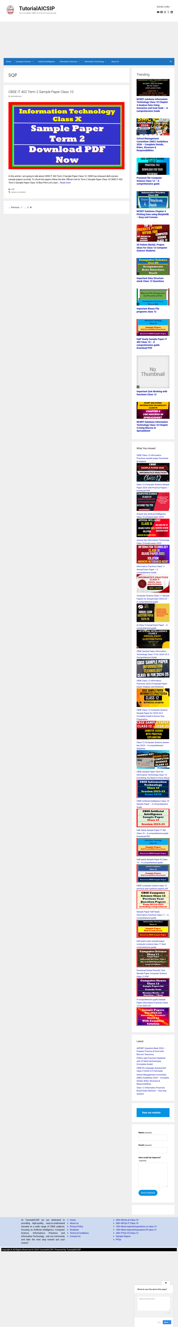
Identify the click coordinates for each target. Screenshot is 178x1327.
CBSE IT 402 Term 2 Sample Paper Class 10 (41, 92)
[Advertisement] (89, 40)
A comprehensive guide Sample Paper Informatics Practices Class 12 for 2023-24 (152, 1002)
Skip (159, 1322)
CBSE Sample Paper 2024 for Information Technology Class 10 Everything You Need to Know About (153, 774)
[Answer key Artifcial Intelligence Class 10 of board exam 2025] (153, 536)
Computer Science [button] (23, 62)
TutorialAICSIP (37, 8)
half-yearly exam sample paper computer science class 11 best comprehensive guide (151, 944)
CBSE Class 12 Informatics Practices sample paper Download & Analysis (152, 458)
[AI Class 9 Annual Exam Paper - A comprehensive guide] (153, 647)
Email (145, 1145)
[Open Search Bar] (170, 61)
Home (8, 62)
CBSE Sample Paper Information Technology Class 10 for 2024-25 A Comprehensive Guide (153, 654)
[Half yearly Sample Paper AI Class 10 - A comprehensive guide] (153, 882)
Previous (13, 207)
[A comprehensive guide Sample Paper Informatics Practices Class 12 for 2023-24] (153, 1025)
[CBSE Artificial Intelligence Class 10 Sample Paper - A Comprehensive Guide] (153, 826)
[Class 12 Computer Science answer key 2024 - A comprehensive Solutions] (153, 768)
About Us (115, 62)
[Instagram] (164, 12)
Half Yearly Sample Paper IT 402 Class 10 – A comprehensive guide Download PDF (152, 833)
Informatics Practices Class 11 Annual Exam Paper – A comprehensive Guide (151, 569)
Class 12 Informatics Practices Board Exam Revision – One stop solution (151, 1090)
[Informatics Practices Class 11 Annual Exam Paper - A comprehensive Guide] (153, 592)
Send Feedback (148, 1193)
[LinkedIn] (171, 12)
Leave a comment (18, 192)
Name (145, 1132)
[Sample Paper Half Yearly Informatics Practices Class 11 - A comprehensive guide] (153, 937)
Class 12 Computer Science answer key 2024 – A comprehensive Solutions (153, 745)
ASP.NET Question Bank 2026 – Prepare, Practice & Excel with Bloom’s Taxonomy (151, 1051)
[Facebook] (161, 12)
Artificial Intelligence (46, 62)
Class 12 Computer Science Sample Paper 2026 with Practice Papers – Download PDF (153, 487)
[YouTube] (158, 12)
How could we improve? (150, 1159)
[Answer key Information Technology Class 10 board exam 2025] (153, 563)
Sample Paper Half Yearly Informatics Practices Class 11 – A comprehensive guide (153, 915)
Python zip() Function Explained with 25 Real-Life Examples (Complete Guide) (151, 1061)
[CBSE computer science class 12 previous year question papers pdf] (153, 908)
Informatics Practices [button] (68, 62)
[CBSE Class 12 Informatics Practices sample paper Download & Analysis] (153, 481)
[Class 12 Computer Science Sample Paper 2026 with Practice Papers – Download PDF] (153, 510)
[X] (168, 12)
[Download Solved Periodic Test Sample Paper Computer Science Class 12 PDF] (153, 996)
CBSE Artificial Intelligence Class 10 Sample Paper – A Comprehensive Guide (153, 804)
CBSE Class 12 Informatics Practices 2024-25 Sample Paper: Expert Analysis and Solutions (152, 683)
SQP (13, 189)
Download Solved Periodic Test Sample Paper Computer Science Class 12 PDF (152, 973)
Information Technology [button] (94, 62)
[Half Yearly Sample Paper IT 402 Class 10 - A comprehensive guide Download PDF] (153, 855)
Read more (65, 182)
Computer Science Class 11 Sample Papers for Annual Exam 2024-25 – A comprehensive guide (153, 598)
